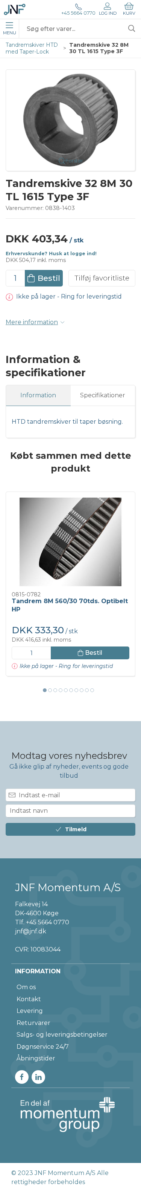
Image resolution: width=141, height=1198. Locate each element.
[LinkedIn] (38, 1077)
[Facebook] (22, 1077)
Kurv (129, 13)
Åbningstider (36, 1058)
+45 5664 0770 (78, 13)
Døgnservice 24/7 (43, 1046)
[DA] (14, 9)
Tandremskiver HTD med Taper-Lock (32, 48)
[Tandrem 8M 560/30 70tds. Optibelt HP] (70, 542)
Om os (26, 987)
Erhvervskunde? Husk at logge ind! (51, 253)
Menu (9, 32)
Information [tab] (38, 395)
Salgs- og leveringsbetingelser (62, 1034)
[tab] (45, 690)
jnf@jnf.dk (30, 931)
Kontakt (29, 999)
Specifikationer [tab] (102, 395)
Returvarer (33, 1022)
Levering (30, 1010)
